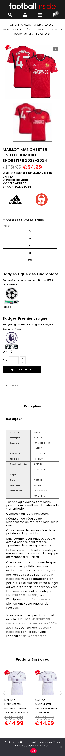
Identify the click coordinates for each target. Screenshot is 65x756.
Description (32, 406)
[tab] (32, 406)
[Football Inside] (32, 6)
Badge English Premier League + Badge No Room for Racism (29, 327)
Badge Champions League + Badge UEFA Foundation (28, 282)
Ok (33, 750)
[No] (60, 747)
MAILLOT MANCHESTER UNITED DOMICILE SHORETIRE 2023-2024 (32, 623)
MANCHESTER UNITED (14, 29)
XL (30, 253)
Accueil (14, 24)
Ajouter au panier (22, 369)
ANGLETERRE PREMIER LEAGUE (37, 24)
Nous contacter (34, 636)
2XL (30, 260)
